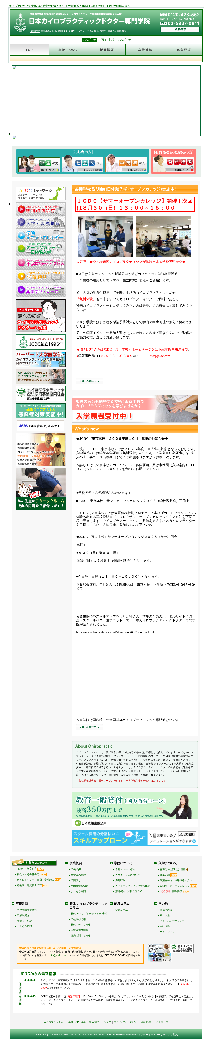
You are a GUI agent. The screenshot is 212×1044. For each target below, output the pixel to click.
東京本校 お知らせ (116, 39)
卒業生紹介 (23, 915)
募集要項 (165, 874)
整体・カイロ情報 (81, 924)
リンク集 (165, 915)
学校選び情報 (78, 919)
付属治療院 (166, 909)
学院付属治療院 (90, 1022)
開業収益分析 (24, 920)
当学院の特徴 (78, 874)
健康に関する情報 (81, 935)
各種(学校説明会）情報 (173, 869)
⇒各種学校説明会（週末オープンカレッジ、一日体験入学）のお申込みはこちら (121, 780)
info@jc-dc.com (57, 955)
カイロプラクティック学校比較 (132, 885)
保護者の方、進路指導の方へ (176, 880)
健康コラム (121, 909)
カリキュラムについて (127, 874)
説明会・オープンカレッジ (175, 885)
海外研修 (120, 880)
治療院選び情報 (79, 930)
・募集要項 (171, 891)
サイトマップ (167, 931)
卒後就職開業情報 (27, 909)
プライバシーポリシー (172, 920)
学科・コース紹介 (125, 869)
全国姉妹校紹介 (79, 885)
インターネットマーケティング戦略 (158, 1034)
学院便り (76, 880)
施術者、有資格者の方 (29, 885)
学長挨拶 (76, 869)
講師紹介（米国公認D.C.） (130, 891)
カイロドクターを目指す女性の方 (35, 879)
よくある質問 (78, 891)
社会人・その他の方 (28, 874)
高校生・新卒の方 (27, 868)
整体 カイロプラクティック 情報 (89, 913)
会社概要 (165, 926)
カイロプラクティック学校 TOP (61, 1022)
